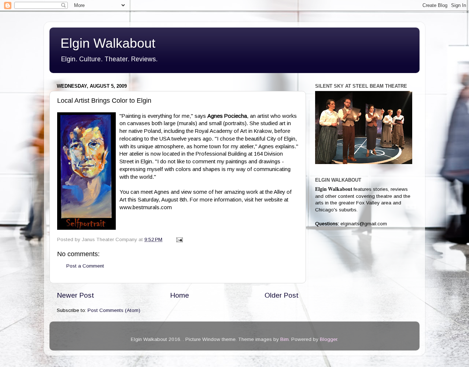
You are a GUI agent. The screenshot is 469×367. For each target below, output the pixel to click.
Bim (284, 339)
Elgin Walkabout (107, 43)
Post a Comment (85, 266)
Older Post (282, 295)
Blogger (328, 339)
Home (179, 295)
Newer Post (75, 295)
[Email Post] (179, 239)
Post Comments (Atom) (114, 310)
